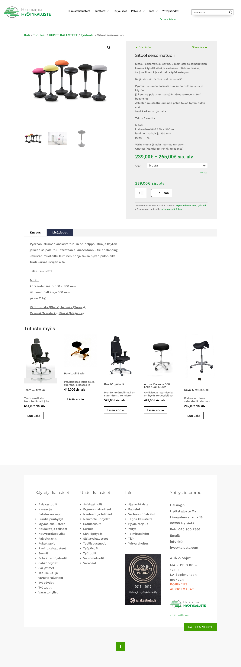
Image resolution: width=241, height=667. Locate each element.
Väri (138, 166)
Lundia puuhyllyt (50, 519)
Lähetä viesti (200, 626)
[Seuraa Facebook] (120, 646)
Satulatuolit (92, 524)
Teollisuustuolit (94, 543)
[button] (108, 47)
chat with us (179, 615)
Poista (203, 172)
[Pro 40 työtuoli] (120, 356)
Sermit (43, 553)
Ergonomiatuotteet (186, 205)
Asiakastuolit (47, 504)
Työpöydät (46, 582)
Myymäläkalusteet (51, 524)
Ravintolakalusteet (52, 548)
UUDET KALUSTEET (63, 35)
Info (151, 10)
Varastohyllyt (48, 592)
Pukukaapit (46, 543)
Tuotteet (100, 10)
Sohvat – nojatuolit (52, 558)
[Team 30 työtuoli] (40, 358)
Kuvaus (35, 232)
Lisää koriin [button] (75, 399)
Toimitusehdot (138, 533)
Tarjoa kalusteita (140, 519)
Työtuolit (87, 35)
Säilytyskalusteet (95, 538)
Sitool (179, 209)
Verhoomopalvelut (142, 514)
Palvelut (136, 10)
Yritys (132, 529)
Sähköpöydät (48, 563)
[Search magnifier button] (230, 12)
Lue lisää (162, 193)
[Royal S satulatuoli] (200, 358)
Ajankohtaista (138, 504)
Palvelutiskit (47, 538)
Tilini (131, 538)
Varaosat (89, 563)
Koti (27, 35)
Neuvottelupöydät (51, 533)
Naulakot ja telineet (52, 529)
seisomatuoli (168, 209)
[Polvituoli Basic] (80, 350)
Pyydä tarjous (138, 524)
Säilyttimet (46, 568)
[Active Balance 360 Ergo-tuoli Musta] (160, 356)
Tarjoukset (120, 10)
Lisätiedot (60, 232)
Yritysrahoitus (138, 543)
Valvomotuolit (93, 558)
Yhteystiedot (170, 10)
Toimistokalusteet (78, 10)
